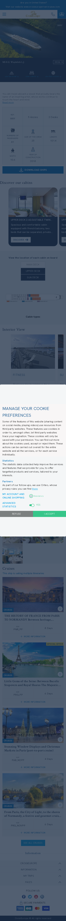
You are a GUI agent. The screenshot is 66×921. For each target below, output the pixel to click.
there (35, 488)
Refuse (16, 513)
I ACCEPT (49, 513)
